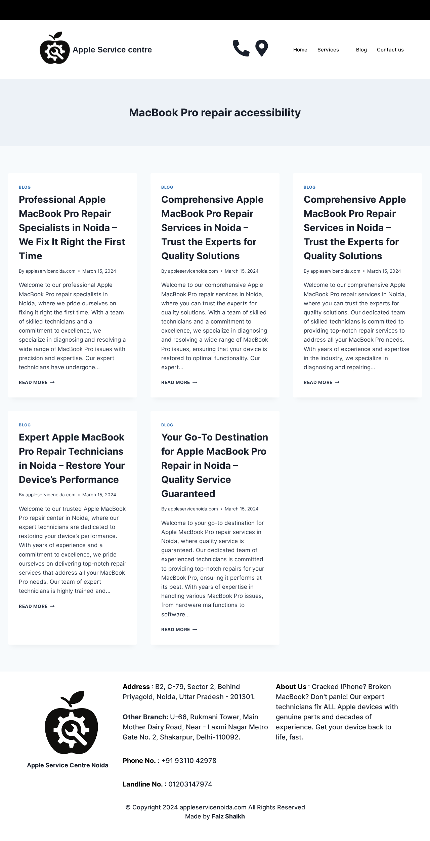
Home (300, 49)
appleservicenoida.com (51, 271)
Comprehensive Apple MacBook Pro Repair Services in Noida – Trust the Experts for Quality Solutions (212, 228)
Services (328, 49)
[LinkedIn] (223, 10)
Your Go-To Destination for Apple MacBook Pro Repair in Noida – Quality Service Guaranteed (214, 465)
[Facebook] (192, 10)
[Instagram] (238, 10)
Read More (37, 382)
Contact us (390, 49)
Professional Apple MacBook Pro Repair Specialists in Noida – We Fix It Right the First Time (72, 228)
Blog (361, 49)
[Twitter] (208, 10)
